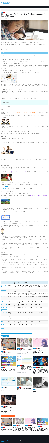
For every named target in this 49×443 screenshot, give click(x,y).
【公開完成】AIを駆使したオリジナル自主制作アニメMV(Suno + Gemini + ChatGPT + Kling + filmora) (40, 351)
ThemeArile (3, 441)
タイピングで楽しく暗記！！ (6, 389)
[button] (24, 282)
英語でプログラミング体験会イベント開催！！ (24, 389)
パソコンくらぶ (3, 290)
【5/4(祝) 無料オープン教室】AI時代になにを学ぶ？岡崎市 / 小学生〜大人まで (8, 370)
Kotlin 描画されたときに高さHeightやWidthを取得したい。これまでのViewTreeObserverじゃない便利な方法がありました (8, 409)
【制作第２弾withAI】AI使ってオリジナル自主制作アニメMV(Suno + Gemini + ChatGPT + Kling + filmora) (24, 351)
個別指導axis (3, 324)
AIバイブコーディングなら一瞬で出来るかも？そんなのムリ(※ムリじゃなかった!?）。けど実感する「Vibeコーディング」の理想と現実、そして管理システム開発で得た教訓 (24, 369)
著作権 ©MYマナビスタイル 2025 (7, 440)
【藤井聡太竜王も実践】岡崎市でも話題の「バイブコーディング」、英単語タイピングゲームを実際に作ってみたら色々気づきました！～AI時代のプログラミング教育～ (40, 371)
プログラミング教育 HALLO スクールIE (4, 309)
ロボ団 (2, 301)
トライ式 (2, 328)
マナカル (2, 293)
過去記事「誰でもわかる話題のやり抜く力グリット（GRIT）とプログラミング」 (16, 333)
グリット (5, 188)
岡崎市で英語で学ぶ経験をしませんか (8, 352)
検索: (40, 279)
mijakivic (3, 18)
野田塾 (2, 316)
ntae (2, 354)
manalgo (2, 321)
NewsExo (16, 440)
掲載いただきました (37, 391)
